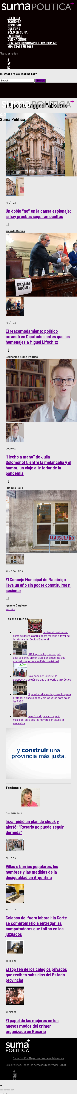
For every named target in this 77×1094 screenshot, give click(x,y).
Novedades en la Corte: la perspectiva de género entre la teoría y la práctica (42, 677)
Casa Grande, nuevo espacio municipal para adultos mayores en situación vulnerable (38, 719)
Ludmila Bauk (14, 488)
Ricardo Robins (15, 231)
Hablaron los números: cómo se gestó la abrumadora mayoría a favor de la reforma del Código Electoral (41, 635)
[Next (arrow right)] (5, 1093)
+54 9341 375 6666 (20, 46)
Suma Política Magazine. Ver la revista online (38, 1058)
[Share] (5, 1089)
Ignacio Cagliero (16, 605)
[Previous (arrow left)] (1, 1093)
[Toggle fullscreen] (8, 1089)
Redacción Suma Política (22, 357)
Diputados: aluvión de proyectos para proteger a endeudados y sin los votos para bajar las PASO (42, 697)
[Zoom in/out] (12, 1089)
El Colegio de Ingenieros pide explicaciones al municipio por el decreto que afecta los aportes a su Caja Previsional (39, 657)
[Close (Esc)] (1, 1089)
